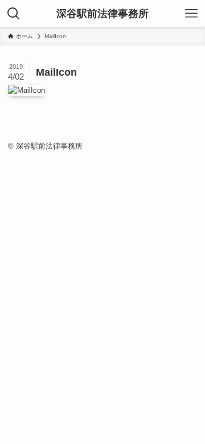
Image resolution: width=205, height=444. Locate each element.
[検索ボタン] (13, 13)
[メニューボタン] (191, 13)
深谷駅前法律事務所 (102, 14)
